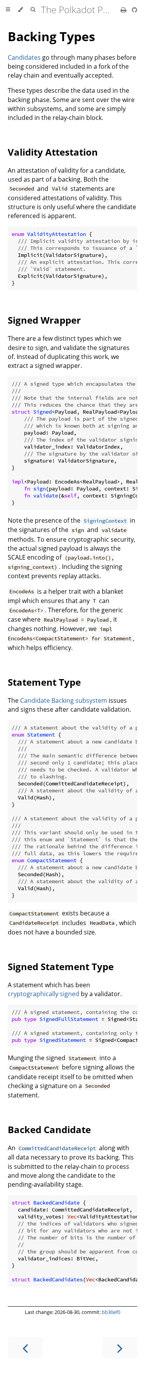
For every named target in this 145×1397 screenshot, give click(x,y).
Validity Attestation (53, 152)
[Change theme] (20, 9)
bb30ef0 (111, 1312)
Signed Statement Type (61, 966)
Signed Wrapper (44, 320)
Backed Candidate (49, 1129)
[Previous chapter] (25, 1347)
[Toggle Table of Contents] (8, 9)
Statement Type (44, 682)
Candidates (24, 57)
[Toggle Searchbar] (33, 9)
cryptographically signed (43, 994)
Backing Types (51, 36)
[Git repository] (134, 9)
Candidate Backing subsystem (63, 700)
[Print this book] (124, 9)
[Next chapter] (119, 1347)
